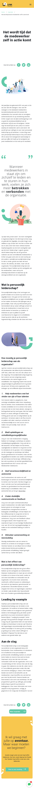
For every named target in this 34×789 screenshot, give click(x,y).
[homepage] (6, 4)
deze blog (22, 491)
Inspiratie (10, 12)
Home (3, 12)
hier (23, 688)
